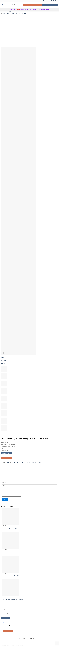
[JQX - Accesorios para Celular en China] (5, 5)
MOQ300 (31, 462)
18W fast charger (15, 462)
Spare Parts (35, 9)
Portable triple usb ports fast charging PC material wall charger (14, 528)
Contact (49, 0)
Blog (52, 0)
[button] (2, 353)
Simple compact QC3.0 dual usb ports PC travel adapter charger (15, 575)
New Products (42, 9)
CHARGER (21, 462)
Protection (12, 9)
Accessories (6, 11)
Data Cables (23, 9)
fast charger (26, 462)
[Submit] (24, 5)
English (55, 0)
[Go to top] (56, 644)
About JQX (45, 0)
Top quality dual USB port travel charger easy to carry (12, 599)
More (31, 9)
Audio (28, 9)
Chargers (18, 9)
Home (2, 11)
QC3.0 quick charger (37, 462)
